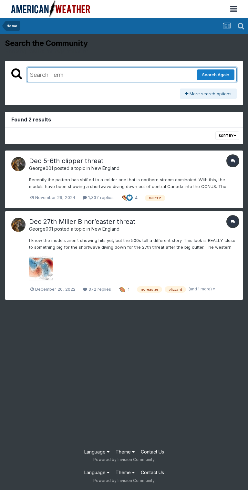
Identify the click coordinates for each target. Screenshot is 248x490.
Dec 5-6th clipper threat (66, 161)
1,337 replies (100, 197)
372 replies (99, 289)
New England (105, 168)
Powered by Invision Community (124, 459)
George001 (41, 168)
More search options (210, 93)
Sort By (226, 136)
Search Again (215, 74)
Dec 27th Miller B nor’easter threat (82, 221)
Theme (124, 451)
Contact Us (152, 451)
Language (95, 451)
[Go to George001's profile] (18, 164)
